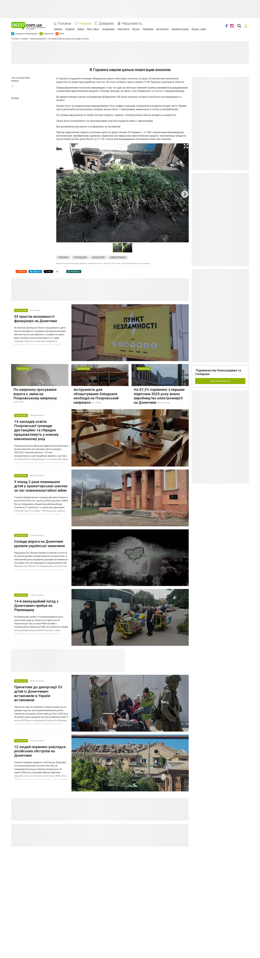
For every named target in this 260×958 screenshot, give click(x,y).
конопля (98, 257)
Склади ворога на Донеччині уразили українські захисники (39, 543)
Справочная (104, 652)
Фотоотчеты (162, 29)
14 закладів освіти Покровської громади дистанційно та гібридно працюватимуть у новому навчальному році (36, 430)
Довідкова (147, 29)
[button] (186, 146)
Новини (85, 23)
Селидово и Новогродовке (76, 652)
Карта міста (123, 29)
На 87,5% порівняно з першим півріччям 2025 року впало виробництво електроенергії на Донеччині (159, 396)
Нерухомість (132, 23)
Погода (135, 29)
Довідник (106, 23)
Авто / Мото (93, 29)
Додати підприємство (220, 381)
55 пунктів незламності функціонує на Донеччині (35, 318)
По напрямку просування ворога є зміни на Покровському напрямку (35, 393)
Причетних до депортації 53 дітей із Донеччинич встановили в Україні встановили (38, 693)
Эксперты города (180, 29)
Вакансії (58, 29)
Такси (121, 652)
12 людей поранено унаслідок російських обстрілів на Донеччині (40, 751)
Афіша (81, 29)
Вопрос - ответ (199, 29)
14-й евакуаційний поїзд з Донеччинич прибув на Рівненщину (36, 605)
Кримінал (15, 81)
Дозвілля (70, 29)
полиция (80, 257)
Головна (64, 23)
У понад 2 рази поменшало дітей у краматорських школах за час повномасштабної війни (40, 486)
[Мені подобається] (12, 86)
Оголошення (108, 29)
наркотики (117, 257)
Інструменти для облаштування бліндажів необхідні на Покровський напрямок (96, 396)
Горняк (63, 257)
